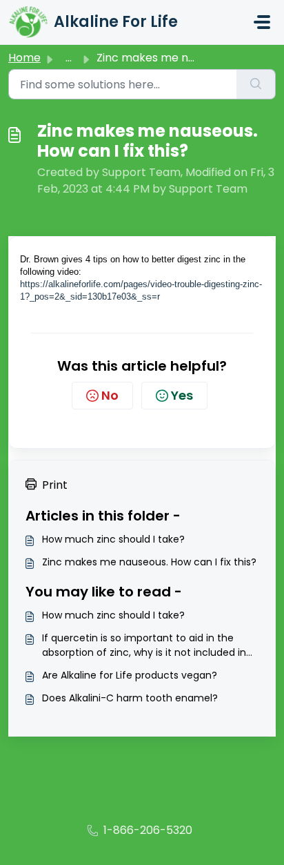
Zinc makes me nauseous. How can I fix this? (149, 562)
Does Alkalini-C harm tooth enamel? (130, 698)
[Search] (256, 84)
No (110, 395)
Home (24, 58)
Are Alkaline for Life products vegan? (129, 675)
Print (55, 485)
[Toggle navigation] (262, 22)
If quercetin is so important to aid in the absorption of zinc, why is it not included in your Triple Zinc (144, 645)
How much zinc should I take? (113, 539)
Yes (182, 395)
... (68, 58)
